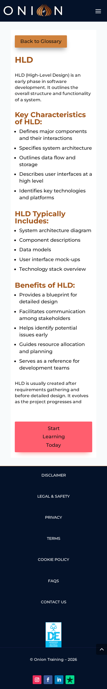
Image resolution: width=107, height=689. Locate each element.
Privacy (53, 517)
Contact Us (53, 601)
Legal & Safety (53, 496)
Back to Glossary (40, 41)
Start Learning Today (54, 436)
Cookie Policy (53, 559)
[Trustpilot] (70, 679)
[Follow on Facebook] (48, 679)
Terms (53, 538)
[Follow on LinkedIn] (59, 679)
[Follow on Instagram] (37, 679)
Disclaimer (53, 475)
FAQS (53, 580)
